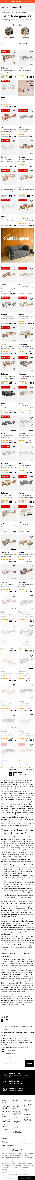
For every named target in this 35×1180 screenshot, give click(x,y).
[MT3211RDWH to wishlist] (14, 566)
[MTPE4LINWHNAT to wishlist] (31, 388)
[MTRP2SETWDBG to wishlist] (14, 82)
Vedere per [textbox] (30, 44)
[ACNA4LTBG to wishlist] (31, 298)
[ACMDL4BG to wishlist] (14, 655)
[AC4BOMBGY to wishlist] (31, 141)
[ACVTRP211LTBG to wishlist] (14, 171)
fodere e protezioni (7, 856)
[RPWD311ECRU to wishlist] (14, 328)
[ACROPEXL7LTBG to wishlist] (31, 536)
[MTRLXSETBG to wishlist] (14, 141)
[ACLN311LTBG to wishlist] (14, 507)
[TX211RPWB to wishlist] (31, 447)
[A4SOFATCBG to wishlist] (31, 745)
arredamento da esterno (10, 787)
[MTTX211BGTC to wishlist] (14, 596)
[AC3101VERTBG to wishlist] (14, 477)
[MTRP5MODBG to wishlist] (31, 507)
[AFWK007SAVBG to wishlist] (14, 626)
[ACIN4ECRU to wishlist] (31, 269)
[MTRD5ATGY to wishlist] (31, 655)
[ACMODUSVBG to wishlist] (31, 328)
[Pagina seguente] (24, 774)
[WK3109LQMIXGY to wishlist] (31, 477)
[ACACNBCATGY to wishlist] (31, 626)
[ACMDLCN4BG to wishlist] (14, 685)
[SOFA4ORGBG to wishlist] (14, 201)
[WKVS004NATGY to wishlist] (14, 715)
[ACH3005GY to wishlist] (31, 358)
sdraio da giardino (27, 970)
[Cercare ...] (7, 7)
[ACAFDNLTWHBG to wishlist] (31, 417)
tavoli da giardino (20, 804)
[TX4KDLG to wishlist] (31, 52)
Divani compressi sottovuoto (28, 1119)
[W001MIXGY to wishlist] (14, 745)
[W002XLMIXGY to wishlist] (31, 685)
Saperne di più (17, 25)
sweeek (4, 12)
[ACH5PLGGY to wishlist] (14, 536)
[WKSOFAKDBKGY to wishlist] (14, 388)
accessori (26, 943)
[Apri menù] (3, 7)
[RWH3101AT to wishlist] (31, 596)
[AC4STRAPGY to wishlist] (31, 566)
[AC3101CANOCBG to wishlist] (14, 52)
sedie (19, 943)
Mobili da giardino (11, 12)
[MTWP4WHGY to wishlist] (31, 111)
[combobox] (29, 44)
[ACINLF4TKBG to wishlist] (31, 171)
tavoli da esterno (10, 943)
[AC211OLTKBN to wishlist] (31, 201)
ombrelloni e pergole (27, 979)
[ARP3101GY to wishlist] (14, 298)
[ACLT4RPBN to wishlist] (14, 269)
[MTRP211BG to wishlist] (14, 447)
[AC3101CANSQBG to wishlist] (14, 358)
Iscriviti (30, 1063)
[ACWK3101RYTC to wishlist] (14, 111)
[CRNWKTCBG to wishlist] (31, 715)
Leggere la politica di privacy (9, 1172)
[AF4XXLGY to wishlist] (14, 417)
